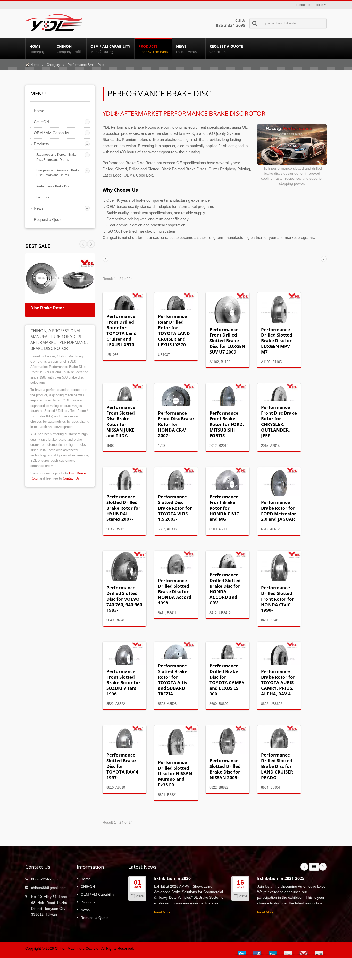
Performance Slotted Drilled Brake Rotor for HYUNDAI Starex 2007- (123, 508)
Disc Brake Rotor (47, 308)
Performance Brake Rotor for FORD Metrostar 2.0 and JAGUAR (278, 510)
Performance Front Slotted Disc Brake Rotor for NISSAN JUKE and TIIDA (120, 421)
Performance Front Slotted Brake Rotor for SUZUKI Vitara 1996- (123, 682)
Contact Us (71, 478)
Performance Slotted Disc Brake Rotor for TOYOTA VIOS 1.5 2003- (175, 508)
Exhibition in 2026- (173, 878)
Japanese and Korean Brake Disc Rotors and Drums (56, 157)
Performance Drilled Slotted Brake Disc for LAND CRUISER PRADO (277, 766)
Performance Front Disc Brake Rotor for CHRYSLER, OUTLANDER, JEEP (279, 421)
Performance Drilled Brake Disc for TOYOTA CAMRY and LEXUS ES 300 (227, 680)
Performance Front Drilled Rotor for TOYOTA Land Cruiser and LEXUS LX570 (121, 330)
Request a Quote (226, 49)
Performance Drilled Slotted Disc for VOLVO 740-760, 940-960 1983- (124, 599)
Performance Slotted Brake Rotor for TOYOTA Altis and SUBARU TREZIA (172, 680)
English (318, 5)
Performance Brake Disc (53, 186)
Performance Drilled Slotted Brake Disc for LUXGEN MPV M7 (276, 340)
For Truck (42, 197)
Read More (162, 912)
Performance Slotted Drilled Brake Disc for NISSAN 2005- (225, 769)
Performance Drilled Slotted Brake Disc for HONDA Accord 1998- (174, 591)
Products (153, 49)
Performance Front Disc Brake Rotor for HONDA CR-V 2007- (176, 424)
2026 (140, 896)
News (186, 49)
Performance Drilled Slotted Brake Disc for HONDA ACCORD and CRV (225, 589)
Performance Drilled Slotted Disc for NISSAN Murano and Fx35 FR (175, 773)
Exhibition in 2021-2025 (280, 878)
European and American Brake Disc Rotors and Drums (57, 173)
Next (83, 244)
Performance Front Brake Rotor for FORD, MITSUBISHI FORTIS (226, 424)
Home (37, 49)
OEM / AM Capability (110, 49)
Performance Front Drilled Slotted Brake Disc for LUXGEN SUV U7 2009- (227, 340)
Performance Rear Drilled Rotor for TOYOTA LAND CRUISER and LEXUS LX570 (174, 330)
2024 (243, 896)
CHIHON (69, 49)
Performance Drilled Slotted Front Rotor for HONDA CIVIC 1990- (277, 599)
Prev (91, 244)
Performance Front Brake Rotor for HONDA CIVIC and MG (224, 508)
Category (53, 65)
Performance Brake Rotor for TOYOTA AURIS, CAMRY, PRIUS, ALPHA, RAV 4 (278, 682)
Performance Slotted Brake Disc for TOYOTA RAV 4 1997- (122, 766)
